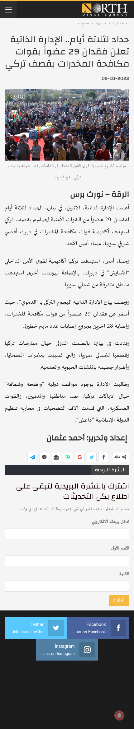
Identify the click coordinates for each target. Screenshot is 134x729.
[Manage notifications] (119, 715)
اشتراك (119, 600)
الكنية (124, 574)
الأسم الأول (120, 548)
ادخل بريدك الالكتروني (110, 522)
